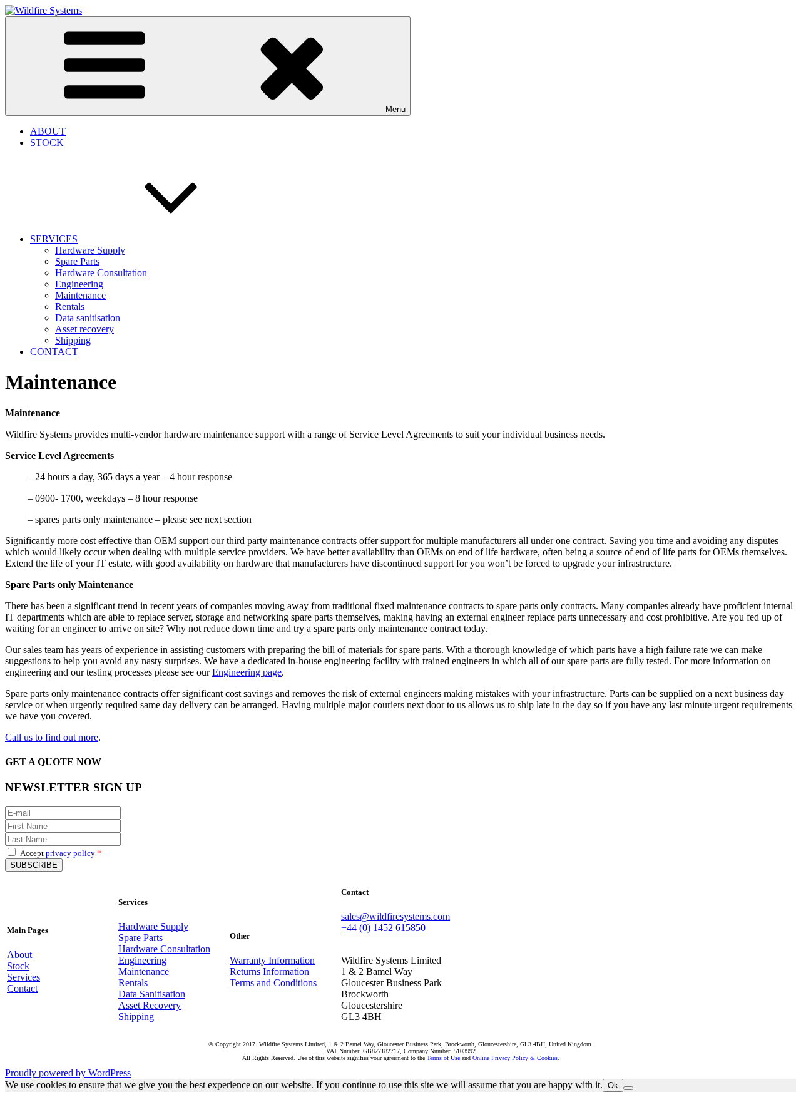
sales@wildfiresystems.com (395, 916)
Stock (18, 966)
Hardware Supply (90, 250)
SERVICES (54, 239)
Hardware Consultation (101, 272)
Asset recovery (84, 329)
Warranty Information (272, 960)
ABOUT (48, 131)
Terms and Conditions (273, 982)
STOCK (47, 142)
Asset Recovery (149, 1005)
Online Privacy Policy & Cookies (515, 1057)
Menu (395, 109)
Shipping (73, 340)
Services (23, 977)
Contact (22, 988)
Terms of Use (443, 1057)
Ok (613, 1085)
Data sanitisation (87, 317)
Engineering (79, 284)
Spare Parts (77, 261)
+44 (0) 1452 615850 (383, 927)
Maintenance (80, 295)
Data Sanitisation (151, 994)
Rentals (69, 306)
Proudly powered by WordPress (68, 1073)
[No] (628, 1088)
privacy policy (70, 853)
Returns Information (269, 971)
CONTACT (54, 351)
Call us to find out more (51, 737)
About (19, 954)
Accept (60, 853)
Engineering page (247, 672)
